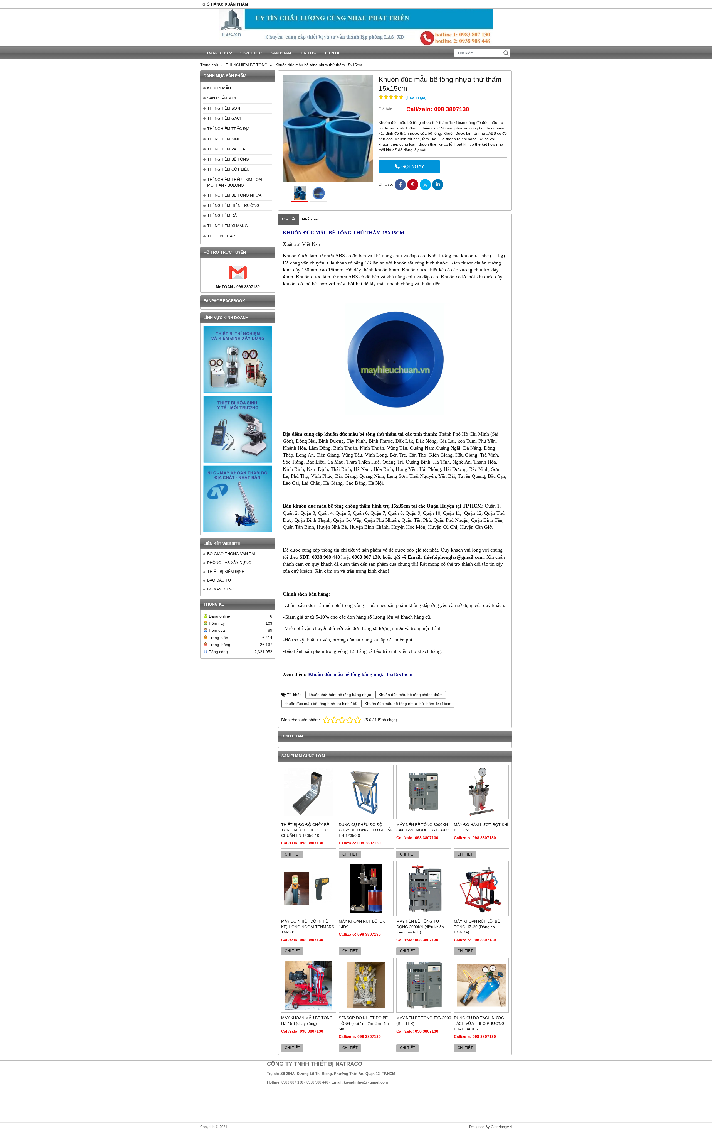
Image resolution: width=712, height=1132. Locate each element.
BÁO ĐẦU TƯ (219, 580)
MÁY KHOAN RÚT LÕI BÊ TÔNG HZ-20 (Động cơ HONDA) (477, 926)
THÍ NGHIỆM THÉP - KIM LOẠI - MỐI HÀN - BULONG (236, 182)
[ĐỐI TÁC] (237, 359)
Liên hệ (332, 53)
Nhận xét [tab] (310, 219)
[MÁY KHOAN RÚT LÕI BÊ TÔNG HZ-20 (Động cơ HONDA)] (481, 888)
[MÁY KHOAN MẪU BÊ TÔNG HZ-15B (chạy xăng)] (308, 985)
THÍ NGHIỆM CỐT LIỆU (228, 169)
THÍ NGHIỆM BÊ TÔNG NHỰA (234, 195)
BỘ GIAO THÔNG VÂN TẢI (231, 554)
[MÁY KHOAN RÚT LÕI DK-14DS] (366, 888)
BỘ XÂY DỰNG (220, 589)
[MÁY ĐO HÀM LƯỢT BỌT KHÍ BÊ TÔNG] (481, 792)
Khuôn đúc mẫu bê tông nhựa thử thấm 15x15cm (408, 703)
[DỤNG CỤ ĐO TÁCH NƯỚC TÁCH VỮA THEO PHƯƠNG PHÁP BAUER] (481, 985)
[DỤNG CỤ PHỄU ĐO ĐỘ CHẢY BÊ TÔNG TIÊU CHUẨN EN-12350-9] (366, 792)
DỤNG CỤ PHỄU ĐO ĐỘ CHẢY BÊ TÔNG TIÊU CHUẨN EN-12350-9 (366, 830)
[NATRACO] (356, 27)
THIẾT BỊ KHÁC (221, 236)
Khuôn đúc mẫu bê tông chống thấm (411, 694)
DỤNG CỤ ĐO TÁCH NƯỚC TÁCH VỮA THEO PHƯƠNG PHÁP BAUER (479, 1023)
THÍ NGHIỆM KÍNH (224, 139)
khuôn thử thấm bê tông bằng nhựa (340, 694)
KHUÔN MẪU (219, 88)
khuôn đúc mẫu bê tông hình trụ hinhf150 (321, 703)
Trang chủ (216, 53)
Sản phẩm (281, 53)
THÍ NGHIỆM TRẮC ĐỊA (228, 128)
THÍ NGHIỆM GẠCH (225, 118)
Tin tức (308, 53)
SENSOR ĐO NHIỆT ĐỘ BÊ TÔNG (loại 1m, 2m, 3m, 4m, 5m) (364, 1023)
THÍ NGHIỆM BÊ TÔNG (228, 159)
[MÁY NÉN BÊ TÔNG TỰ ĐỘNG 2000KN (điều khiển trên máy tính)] (423, 888)
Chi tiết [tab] (288, 219)
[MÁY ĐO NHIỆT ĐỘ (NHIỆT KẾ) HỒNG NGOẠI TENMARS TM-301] (308, 888)
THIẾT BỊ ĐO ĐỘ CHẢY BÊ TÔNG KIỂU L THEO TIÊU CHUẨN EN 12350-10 (305, 830)
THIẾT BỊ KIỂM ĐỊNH (225, 571)
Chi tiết (292, 854)
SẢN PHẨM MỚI (221, 98)
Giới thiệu (251, 53)
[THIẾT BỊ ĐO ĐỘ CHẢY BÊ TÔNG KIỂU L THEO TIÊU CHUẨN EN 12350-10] (308, 792)
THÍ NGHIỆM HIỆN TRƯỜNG (233, 205)
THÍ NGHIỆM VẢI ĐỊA (226, 149)
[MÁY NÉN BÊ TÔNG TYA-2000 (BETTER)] (423, 985)
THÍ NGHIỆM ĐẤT (223, 215)
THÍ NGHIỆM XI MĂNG (227, 226)
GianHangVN (501, 1127)
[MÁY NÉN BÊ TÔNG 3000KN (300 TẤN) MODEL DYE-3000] (423, 792)
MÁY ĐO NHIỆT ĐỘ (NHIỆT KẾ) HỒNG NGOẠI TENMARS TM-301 (307, 926)
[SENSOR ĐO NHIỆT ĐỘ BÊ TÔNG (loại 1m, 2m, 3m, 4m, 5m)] (366, 985)
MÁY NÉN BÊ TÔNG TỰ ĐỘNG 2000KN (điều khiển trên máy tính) (420, 926)
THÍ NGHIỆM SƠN (223, 108)
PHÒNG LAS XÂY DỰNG (229, 562)
